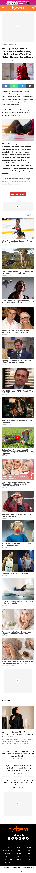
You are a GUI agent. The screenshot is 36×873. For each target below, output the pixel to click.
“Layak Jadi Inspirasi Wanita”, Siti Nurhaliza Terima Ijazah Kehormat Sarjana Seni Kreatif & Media (18, 768)
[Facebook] (9, 838)
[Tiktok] (20, 838)
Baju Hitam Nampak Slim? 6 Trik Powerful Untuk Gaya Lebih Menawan (17, 733)
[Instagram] (12, 838)
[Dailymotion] (27, 838)
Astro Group (30, 871)
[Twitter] (16, 838)
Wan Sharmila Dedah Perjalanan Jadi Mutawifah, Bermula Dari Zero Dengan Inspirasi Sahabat (18, 753)
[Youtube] (23, 838)
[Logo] (18, 8)
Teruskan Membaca (18, 194)
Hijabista (4, 44)
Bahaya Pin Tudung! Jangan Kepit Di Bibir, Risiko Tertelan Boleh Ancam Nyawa (18, 782)
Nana (3, 737)
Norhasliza (7, 60)
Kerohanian (12, 44)
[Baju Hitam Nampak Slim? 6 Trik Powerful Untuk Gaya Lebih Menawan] (18, 717)
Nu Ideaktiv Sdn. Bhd (16, 871)
